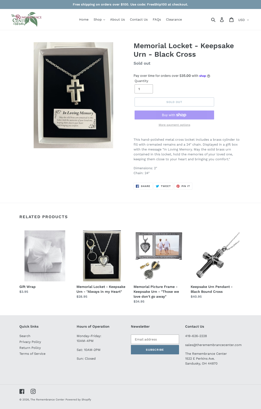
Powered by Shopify (78, 399)
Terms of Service (32, 354)
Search (24, 336)
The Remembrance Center (47, 399)
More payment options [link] (174, 124)
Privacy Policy (30, 342)
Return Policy (30, 348)
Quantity (141, 81)
